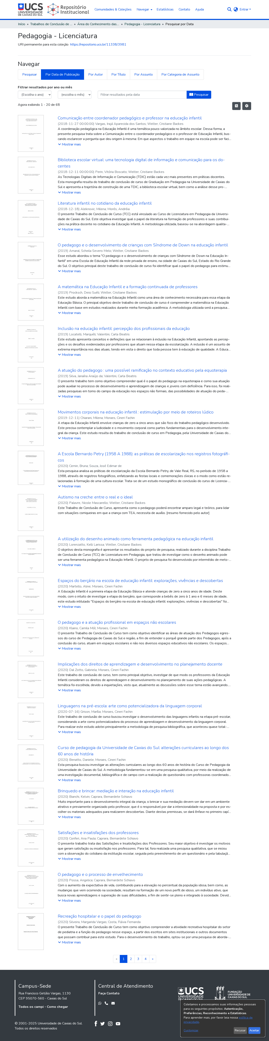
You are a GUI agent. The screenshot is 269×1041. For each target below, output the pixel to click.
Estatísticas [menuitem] (165, 9)
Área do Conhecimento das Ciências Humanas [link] (98, 24)
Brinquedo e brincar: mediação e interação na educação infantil (116, 791)
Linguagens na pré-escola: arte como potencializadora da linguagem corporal (130, 706)
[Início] (54, 9)
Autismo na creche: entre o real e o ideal (95, 497)
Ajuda (199, 9)
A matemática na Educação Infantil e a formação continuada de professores (128, 287)
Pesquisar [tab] (29, 74)
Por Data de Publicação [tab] (62, 74)
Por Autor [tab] (95, 74)
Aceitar (254, 1030)
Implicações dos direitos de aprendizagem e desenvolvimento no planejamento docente (140, 664)
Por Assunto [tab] (143, 74)
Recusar (240, 1030)
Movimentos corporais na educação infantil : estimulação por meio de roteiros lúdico (136, 412)
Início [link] (21, 24)
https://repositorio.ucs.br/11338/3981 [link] (98, 44)
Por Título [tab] (118, 74)
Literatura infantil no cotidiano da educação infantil (105, 203)
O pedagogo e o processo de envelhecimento (100, 874)
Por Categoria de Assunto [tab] (180, 74)
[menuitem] (144, 9)
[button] (229, 9)
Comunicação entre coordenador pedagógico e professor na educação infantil (130, 118)
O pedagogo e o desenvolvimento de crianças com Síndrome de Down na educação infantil (143, 245)
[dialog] (223, 1018)
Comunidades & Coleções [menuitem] (113, 9)
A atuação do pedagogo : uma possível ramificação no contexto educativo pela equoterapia (142, 370)
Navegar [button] (143, 9)
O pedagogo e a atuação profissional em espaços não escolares (117, 622)
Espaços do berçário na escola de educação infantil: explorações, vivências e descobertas (140, 580)
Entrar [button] (244, 9)
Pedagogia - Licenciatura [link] (142, 24)
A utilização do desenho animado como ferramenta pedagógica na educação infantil (135, 539)
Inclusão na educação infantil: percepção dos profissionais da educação (124, 328)
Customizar (191, 1030)
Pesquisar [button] (200, 94)
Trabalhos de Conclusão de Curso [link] (51, 24)
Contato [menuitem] (184, 9)
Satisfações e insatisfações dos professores (98, 833)
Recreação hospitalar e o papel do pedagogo (99, 916)
